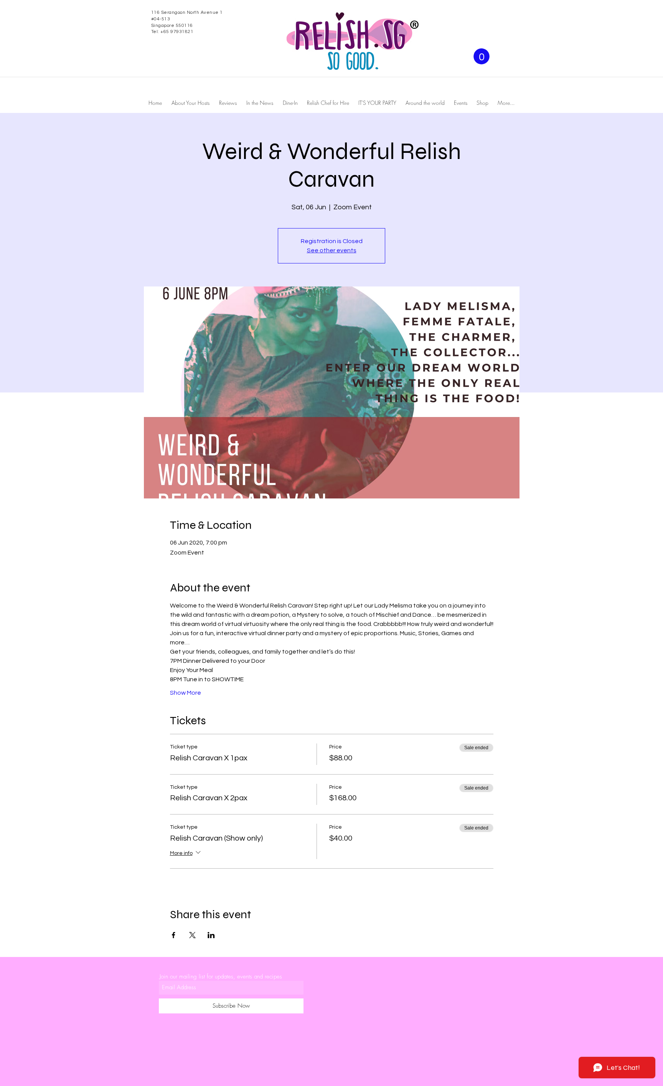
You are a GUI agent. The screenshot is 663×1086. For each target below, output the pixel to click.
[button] (481, 56)
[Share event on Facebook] (173, 935)
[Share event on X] (192, 935)
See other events (331, 250)
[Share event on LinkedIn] (211, 935)
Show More (185, 693)
